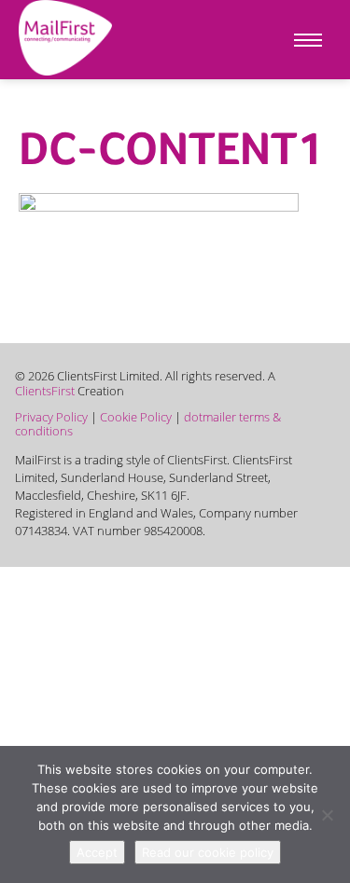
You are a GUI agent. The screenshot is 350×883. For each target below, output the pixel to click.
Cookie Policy (136, 416)
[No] (326, 815)
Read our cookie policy (207, 852)
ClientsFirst (45, 390)
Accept (97, 852)
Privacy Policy (51, 416)
